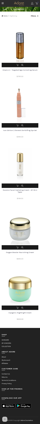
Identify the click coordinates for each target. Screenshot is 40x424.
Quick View (22, 65)
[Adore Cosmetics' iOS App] (8, 406)
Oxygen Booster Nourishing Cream (20, 252)
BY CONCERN (6, 343)
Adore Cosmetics (27, 420)
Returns (5, 377)
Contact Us (6, 374)
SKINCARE (5, 340)
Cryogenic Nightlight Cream (20, 313)
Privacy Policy (7, 384)
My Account (6, 360)
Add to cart (17, 65)
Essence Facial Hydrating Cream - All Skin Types (20, 191)
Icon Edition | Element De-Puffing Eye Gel (20, 130)
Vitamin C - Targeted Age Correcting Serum (20, 70)
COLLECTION (6, 346)
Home (5, 16)
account (32, 3)
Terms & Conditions (9, 380)
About (4, 357)
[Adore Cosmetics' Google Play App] (23, 406)
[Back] (4, 9)
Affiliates (5, 363)
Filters (33, 16)
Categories (18, 9)
